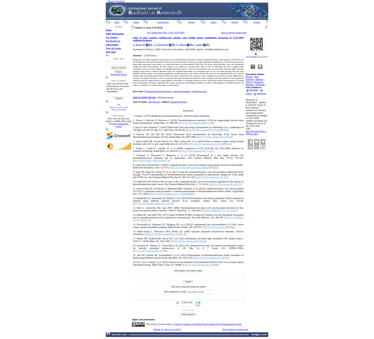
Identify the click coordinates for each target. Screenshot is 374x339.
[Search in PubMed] (150, 45)
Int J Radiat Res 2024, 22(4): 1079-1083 (165, 32)
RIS (256, 77)
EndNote (250, 79)
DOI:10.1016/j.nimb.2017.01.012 (211, 177)
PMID (225, 130)
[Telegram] (262, 141)
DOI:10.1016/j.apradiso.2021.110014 (168, 194)
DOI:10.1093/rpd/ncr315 (214, 227)
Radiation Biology (178, 102)
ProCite (249, 82)
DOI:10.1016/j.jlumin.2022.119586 (150, 251)
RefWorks (260, 84)
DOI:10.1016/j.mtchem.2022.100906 (200, 265)
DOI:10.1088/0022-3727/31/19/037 (219, 210)
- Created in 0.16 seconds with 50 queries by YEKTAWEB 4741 (199, 338)
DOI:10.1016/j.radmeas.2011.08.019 (215, 137)
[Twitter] (256, 141)
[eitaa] (262, 146)
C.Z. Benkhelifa (160, 44)
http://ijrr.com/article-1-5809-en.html (256, 132)
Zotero (249, 93)
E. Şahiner (181, 44)
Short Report (154, 102)
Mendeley (254, 90)
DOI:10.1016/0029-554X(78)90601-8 (151, 160)
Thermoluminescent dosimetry (158, 91)
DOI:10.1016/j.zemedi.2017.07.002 (203, 130)
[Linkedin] (250, 146)
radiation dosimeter (182, 91)
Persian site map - (158, 338)
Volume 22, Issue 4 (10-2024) (167, 329)
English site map (171, 338)
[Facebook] (250, 141)
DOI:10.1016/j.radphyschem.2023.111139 (153, 203)
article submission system (120, 125)
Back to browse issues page (234, 32)
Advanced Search (118, 74)
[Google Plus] (256, 146)
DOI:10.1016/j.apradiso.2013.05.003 (206, 144)
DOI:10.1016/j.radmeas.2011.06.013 (188, 241)
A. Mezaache (139, 44)
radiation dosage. (199, 91)
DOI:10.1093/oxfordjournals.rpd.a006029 (190, 167)
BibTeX (249, 77)
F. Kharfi (198, 44)
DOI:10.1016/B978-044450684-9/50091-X (166, 234)
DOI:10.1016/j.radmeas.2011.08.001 (211, 258)
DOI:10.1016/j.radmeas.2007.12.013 (196, 151)
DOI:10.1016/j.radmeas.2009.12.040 (196, 123)
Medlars (259, 79)
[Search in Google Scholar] (147, 45)
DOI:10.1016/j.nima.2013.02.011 (225, 184)
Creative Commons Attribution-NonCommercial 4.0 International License (207, 324)
